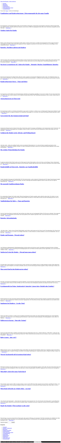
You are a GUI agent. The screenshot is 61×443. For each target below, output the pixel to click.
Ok (34, 441)
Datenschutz (38, 441)
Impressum (2, 440)
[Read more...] (8, 27)
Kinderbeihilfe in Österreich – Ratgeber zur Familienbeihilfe (19, 167)
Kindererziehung (6, 435)
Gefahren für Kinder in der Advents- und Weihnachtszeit (17, 133)
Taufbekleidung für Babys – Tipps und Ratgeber (15, 201)
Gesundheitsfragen (6, 8)
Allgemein (5, 427)
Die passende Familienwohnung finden (12, 184)
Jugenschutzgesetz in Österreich (10, 98)
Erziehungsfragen (6, 6)
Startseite (4, 3)
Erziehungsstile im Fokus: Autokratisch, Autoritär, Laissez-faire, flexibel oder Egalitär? (27, 286)
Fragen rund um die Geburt (8, 7)
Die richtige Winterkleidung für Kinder (12, 150)
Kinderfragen (5, 5)
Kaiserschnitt (5, 434)
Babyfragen (5, 4)
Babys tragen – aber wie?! (8, 337)
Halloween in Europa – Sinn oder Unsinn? (13, 320)
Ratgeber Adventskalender (8, 218)
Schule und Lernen (6, 437)
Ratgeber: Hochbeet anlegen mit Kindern (13, 47)
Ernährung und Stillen (7, 430)
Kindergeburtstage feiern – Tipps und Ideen (13, 81)
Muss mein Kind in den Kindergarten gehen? (14, 269)
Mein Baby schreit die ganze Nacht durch (13, 371)
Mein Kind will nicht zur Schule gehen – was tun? (15, 388)
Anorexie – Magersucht (7, 428)
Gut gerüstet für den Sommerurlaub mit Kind (14, 116)
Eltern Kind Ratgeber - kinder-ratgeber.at (8, 1)
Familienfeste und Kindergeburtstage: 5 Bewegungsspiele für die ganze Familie (24, 13)
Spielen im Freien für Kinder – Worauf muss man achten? (18, 252)
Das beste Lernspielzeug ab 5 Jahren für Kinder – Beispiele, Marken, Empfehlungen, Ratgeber (29, 64)
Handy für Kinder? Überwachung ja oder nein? (15, 405)
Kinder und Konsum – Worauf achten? (12, 235)
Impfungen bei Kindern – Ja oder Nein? (12, 303)
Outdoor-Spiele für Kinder (8, 30)
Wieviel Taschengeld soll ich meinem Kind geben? (15, 354)
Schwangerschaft (6, 438)
